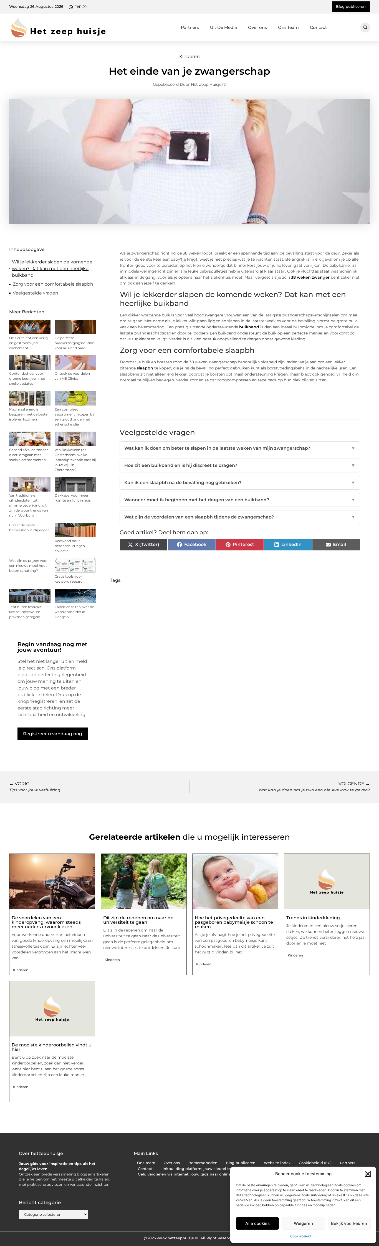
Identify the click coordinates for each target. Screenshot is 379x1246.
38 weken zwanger (310, 277)
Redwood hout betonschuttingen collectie (70, 546)
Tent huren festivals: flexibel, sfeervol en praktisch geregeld (25, 612)
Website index (277, 1163)
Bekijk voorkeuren (349, 1223)
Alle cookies (257, 1223)
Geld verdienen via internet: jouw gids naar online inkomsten (195, 1174)
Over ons (257, 27)
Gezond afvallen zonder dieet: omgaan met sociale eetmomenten (28, 455)
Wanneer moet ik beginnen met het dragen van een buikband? (240, 499)
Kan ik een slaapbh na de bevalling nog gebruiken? (240, 482)
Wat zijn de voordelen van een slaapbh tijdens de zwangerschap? (240, 517)
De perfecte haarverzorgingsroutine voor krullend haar (74, 343)
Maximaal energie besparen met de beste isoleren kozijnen (28, 414)
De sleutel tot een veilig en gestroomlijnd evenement (28, 343)
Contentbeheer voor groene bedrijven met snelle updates (27, 378)
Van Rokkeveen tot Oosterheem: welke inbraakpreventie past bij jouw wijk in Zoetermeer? (75, 460)
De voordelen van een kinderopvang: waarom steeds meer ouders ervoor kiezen (46, 922)
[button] (368, 1174)
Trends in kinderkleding (313, 917)
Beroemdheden (203, 1163)
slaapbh (145, 368)
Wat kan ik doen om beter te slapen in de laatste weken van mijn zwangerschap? (240, 448)
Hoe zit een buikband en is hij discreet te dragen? (240, 465)
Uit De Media (223, 27)
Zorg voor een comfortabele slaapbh (53, 284)
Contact (318, 27)
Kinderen (189, 56)
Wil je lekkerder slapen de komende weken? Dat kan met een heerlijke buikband (52, 268)
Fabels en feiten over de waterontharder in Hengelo (74, 612)
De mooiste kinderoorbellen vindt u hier (52, 1047)
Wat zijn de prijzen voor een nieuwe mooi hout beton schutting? (28, 565)
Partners (190, 27)
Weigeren (303, 1223)
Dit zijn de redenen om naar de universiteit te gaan (138, 920)
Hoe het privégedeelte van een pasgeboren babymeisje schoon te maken (234, 922)
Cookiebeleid (300, 1236)
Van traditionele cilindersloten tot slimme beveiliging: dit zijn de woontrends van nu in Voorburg (28, 505)
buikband (249, 326)
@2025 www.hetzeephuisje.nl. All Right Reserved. (189, 1238)
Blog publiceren (241, 1163)
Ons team (288, 27)
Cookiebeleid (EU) (315, 1163)
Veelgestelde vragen (35, 293)
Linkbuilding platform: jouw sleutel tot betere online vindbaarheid (222, 1169)
